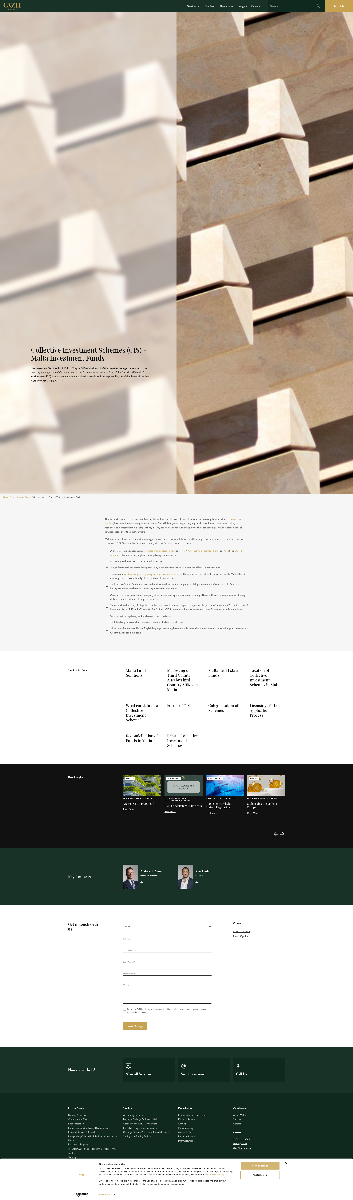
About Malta (239, 1115)
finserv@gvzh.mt (241, 936)
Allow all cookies (260, 1166)
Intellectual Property (78, 1144)
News (252, 778)
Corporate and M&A (78, 1119)
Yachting (72, 1157)
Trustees (72, 1153)
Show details (105, 1194)
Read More (128, 811)
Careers (255, 6)
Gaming (182, 1123)
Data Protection (76, 1123)
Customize (258, 1175)
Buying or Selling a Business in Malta (141, 1119)
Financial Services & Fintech (20, 497)
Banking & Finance (77, 1115)
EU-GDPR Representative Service (140, 1128)
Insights (242, 6)
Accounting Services (133, 1115)
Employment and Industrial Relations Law (88, 1128)
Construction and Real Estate (192, 1115)
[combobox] (167, 926)
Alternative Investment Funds (204, 551)
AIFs (226, 551)
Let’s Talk (339, 6)
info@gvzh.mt (240, 1143)
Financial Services (186, 1119)
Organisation (227, 6)
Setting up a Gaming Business (137, 1136)
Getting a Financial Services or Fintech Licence (146, 1132)
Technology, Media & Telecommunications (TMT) (136, 799)
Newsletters (132, 778)
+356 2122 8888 (241, 931)
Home (5, 497)
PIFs (182, 551)
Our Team (209, 6)
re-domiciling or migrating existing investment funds (151, 574)
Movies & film (185, 1132)
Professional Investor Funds (159, 551)
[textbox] (165, 926)
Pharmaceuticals (186, 1141)
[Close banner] (286, 1163)
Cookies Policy (216, 1174)
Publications (173, 778)
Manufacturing (185, 1128)
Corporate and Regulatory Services (140, 1123)
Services (191, 6)
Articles (212, 778)
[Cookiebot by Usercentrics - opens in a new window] (81, 1195)
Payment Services (186, 1136)
